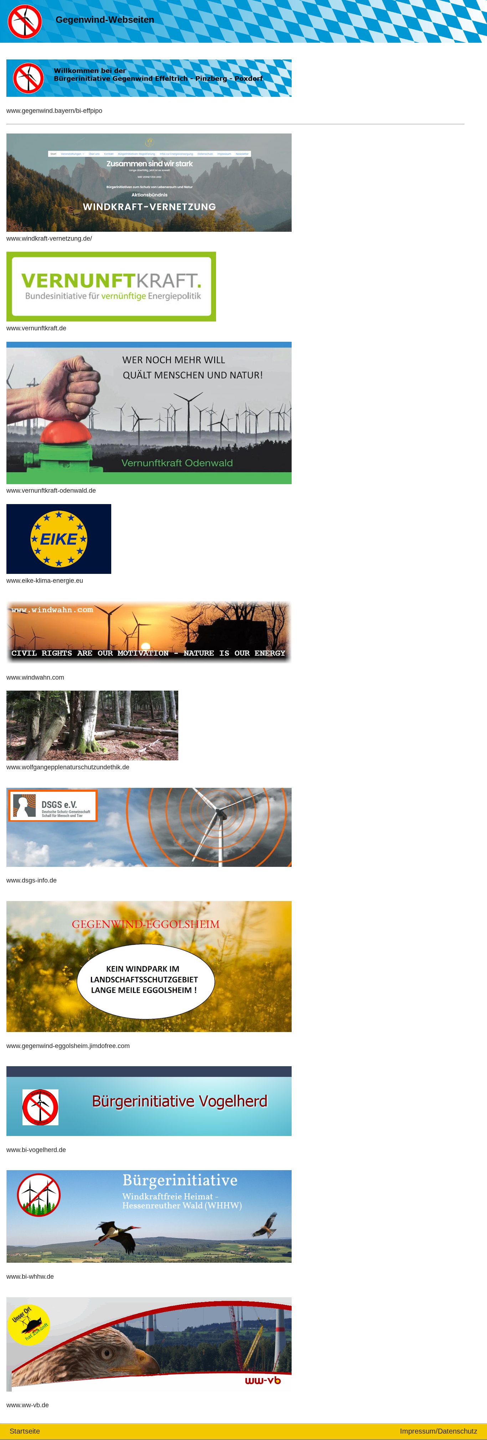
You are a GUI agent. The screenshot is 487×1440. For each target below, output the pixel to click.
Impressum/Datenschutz (438, 1431)
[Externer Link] (152, 101)
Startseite (25, 1431)
